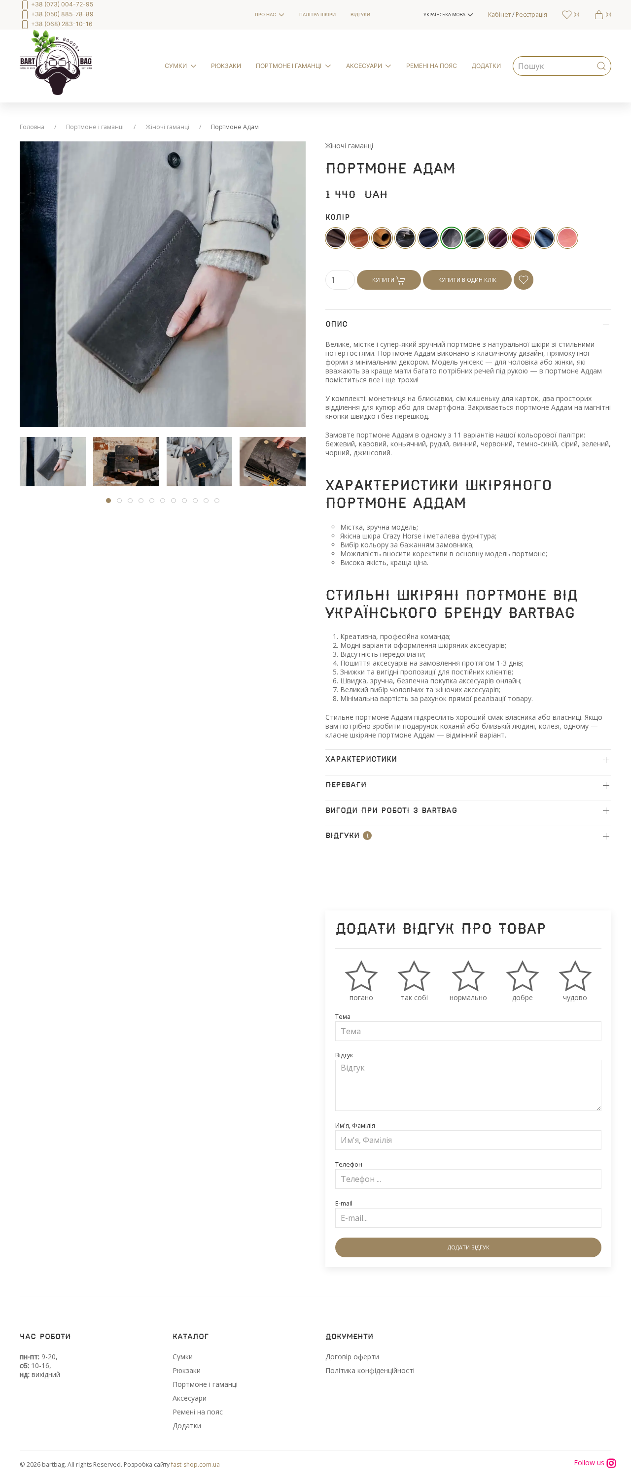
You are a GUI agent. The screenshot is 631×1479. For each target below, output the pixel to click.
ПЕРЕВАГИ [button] (345, 785)
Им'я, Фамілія (355, 1125)
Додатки (187, 1425)
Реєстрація (531, 14)
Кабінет (499, 14)
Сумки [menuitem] (176, 65)
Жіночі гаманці (167, 127)
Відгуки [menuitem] (360, 14)
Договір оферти (352, 1356)
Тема (343, 1016)
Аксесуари (190, 1398)
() (575, 14)
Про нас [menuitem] (265, 14)
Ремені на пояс (198, 1411)
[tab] (53, 461)
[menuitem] (130, 15)
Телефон (348, 1164)
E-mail (343, 1203)
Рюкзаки (187, 1370)
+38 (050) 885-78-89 (62, 14)
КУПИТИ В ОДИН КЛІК (467, 279)
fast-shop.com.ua (195, 1464)
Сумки (183, 1356)
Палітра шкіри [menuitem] (317, 14)
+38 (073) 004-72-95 (61, 4)
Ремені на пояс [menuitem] (431, 65)
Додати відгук (469, 1247)
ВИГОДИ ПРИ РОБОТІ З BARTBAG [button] (391, 810)
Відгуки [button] (347, 836)
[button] (448, 14)
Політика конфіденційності (370, 1370)
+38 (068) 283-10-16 (61, 24)
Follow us (590, 1462)
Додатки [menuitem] (486, 65)
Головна (32, 127)
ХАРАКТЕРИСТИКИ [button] (361, 759)
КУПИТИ (384, 279)
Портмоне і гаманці (95, 127)
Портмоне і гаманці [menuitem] (288, 65)
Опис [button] (336, 324)
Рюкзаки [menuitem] (226, 65)
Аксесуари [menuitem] (364, 65)
